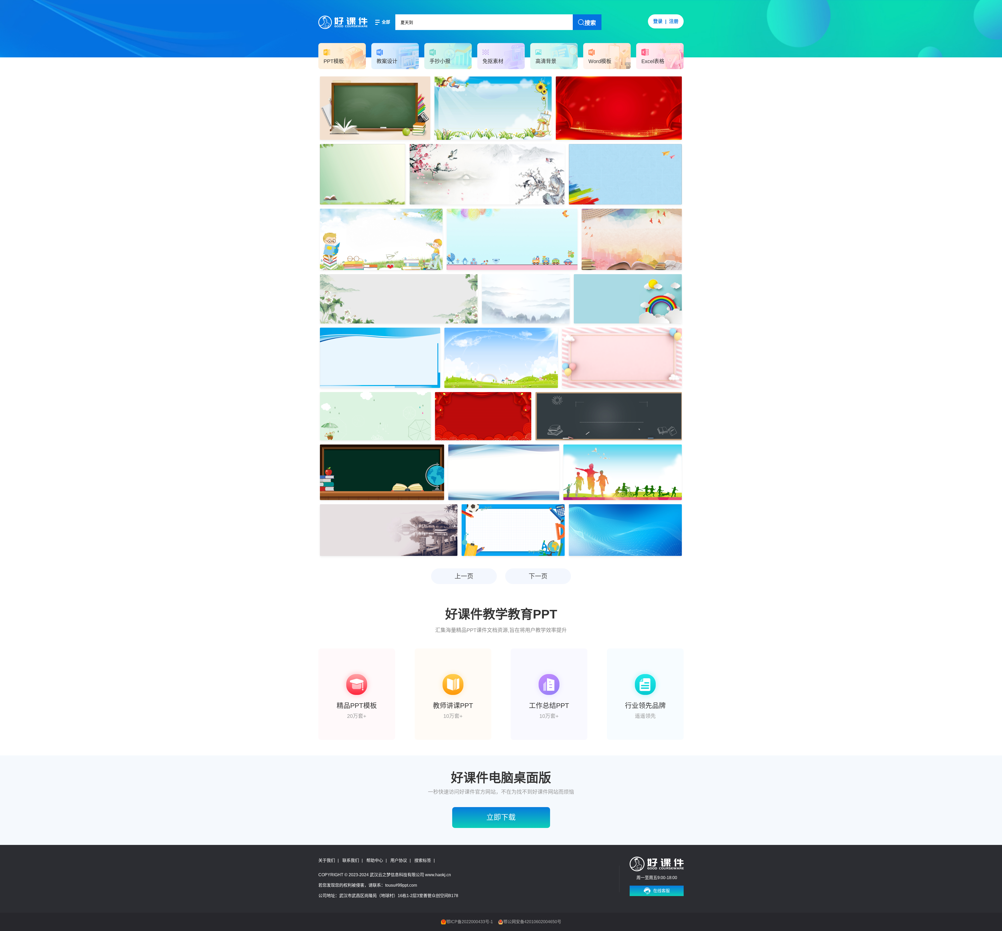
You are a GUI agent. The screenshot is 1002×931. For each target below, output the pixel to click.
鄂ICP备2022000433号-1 (469, 922)
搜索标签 (422, 860)
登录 (658, 21)
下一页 (538, 576)
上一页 (464, 576)
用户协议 (398, 860)
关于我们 (326, 860)
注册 (673, 21)
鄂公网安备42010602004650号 (532, 922)
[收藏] (392, 80)
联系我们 (350, 860)
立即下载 (414, 80)
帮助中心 (374, 860)
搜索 (590, 23)
